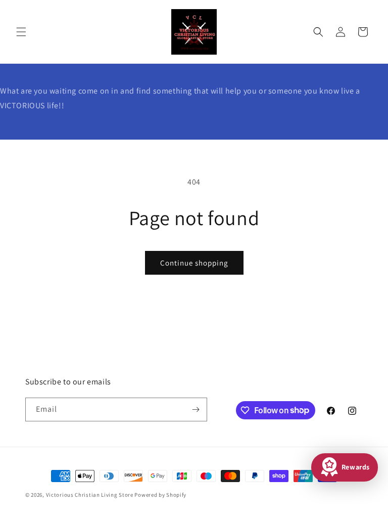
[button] (21, 32)
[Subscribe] (195, 409)
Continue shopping (194, 263)
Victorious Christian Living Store (89, 494)
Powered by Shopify (160, 494)
